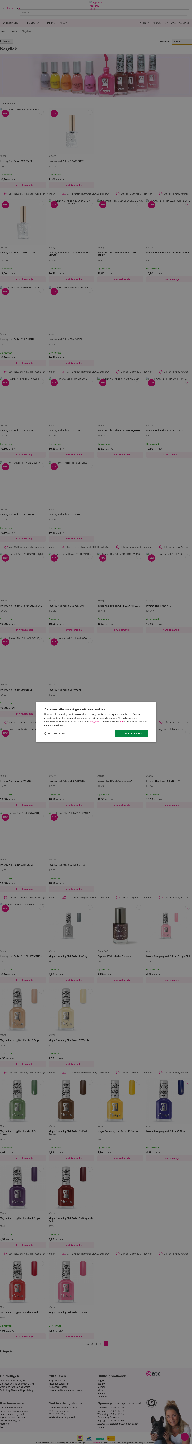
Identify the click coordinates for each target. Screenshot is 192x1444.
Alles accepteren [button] (131, 733)
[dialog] (96, 722)
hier (122, 721)
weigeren (94, 721)
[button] (54, 733)
